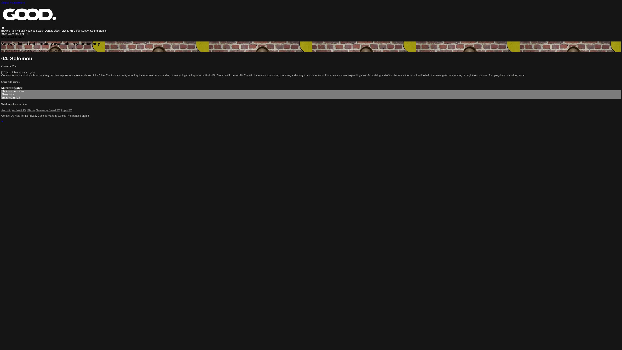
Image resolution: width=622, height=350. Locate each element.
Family (15, 30)
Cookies (43, 115)
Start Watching (89, 30)
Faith (22, 30)
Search (40, 30)
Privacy (33, 115)
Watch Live (60, 30)
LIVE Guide (74, 30)
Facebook (7, 88)
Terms (25, 115)
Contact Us (7, 115)
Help (18, 115)
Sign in (102, 30)
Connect (5, 66)
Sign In (24, 33)
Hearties (31, 30)
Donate (49, 30)
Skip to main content (13, 2)
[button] (3, 28)
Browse (6, 30)
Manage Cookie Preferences (64, 115)
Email (19, 88)
